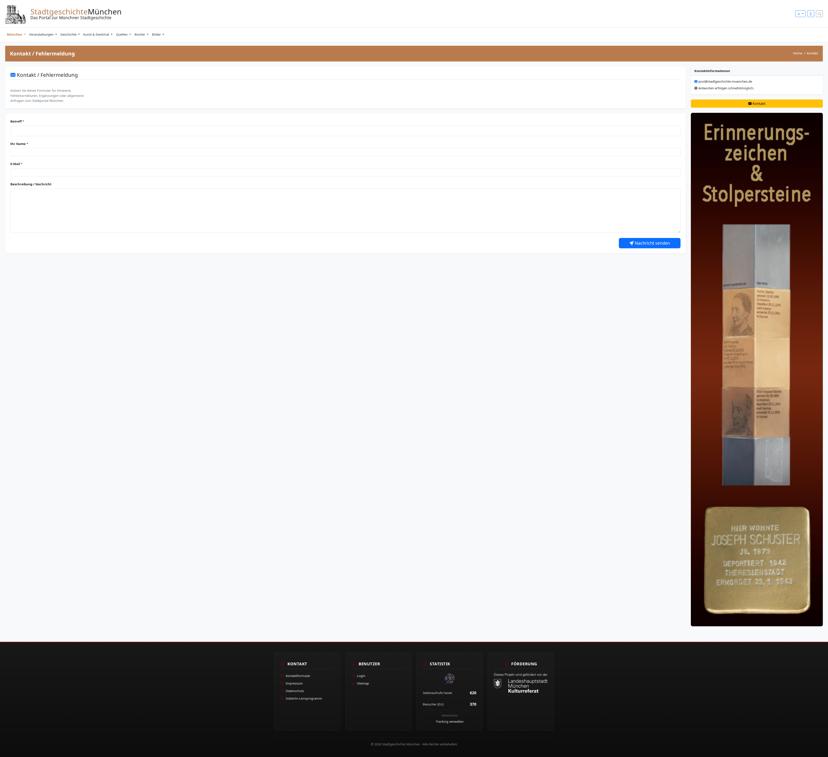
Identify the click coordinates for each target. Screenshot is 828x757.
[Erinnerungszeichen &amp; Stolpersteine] (757, 369)
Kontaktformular (298, 676)
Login (361, 676)
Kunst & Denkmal (96, 34)
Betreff (17, 121)
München (15, 34)
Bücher (140, 34)
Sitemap (363, 683)
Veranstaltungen (41, 34)
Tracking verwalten (450, 721)
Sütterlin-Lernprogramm (304, 698)
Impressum (294, 683)
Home (797, 53)
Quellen (122, 34)
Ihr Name (19, 144)
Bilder (157, 34)
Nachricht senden (652, 243)
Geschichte (68, 34)
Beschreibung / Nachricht (30, 184)
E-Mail (16, 164)
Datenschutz (295, 691)
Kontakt (758, 103)
